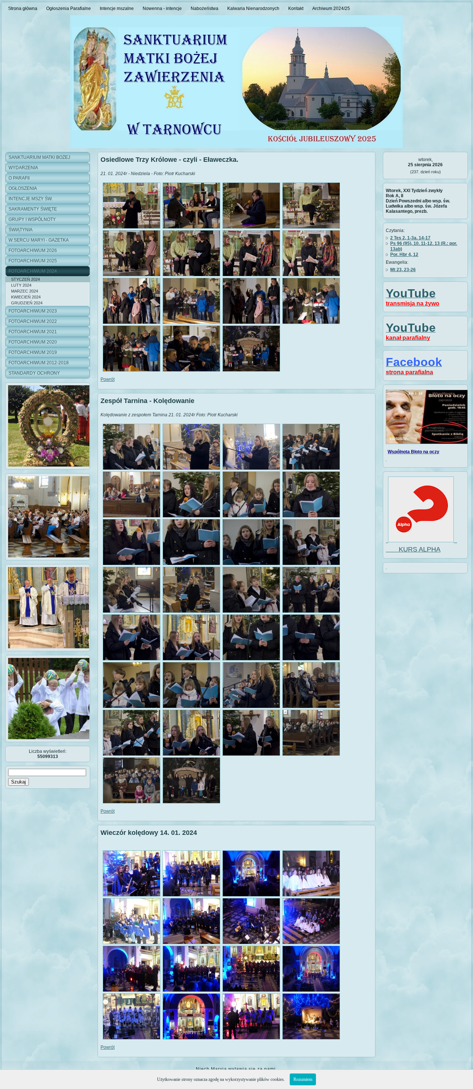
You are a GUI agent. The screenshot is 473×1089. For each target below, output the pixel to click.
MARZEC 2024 (24, 291)
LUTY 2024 (21, 285)
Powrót (108, 379)
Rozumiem (302, 1079)
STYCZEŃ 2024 (25, 279)
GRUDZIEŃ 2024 (26, 303)
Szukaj (18, 782)
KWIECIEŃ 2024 (26, 297)
